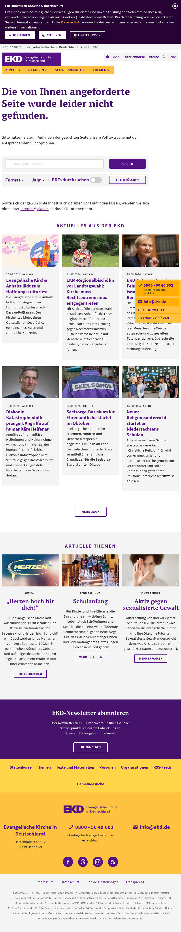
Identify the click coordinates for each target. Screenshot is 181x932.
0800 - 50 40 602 (158, 285)
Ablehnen (54, 35)
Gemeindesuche (90, 783)
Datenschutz (71, 22)
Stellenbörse (21, 767)
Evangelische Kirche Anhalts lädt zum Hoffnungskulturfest (27, 286)
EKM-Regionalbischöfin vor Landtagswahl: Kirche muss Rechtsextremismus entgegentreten (90, 291)
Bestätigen (21, 35)
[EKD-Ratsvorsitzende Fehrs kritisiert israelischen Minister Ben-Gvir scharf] (151, 250)
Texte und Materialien (75, 767)
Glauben (36, 70)
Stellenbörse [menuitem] (135, 57)
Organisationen (134, 767)
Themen (99, 70)
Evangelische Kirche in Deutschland (51, 47)
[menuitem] (107, 57)
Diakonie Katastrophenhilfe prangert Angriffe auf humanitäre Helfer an (28, 420)
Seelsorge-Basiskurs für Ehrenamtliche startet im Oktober (90, 417)
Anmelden (93, 747)
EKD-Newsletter (154, 310)
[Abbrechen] (175, 6)
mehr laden (91, 512)
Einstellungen (89, 35)
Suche (171, 57)
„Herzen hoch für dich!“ (30, 604)
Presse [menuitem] (154, 57)
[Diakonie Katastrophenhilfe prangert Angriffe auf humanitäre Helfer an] (30, 382)
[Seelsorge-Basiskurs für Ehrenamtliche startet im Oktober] (90, 382)
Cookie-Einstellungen (102, 882)
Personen (107, 767)
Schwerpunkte (68, 70)
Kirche (11, 70)
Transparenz (135, 882)
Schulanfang (90, 601)
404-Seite (91, 47)
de (115, 57)
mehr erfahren (30, 674)
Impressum (45, 882)
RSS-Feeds (162, 767)
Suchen (127, 164)
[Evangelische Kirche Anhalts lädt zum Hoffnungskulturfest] (30, 250)
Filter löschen (127, 180)
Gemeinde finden (154, 317)
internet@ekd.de (35, 208)
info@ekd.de (154, 301)
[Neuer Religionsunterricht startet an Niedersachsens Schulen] (151, 382)
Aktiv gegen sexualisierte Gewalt (151, 604)
